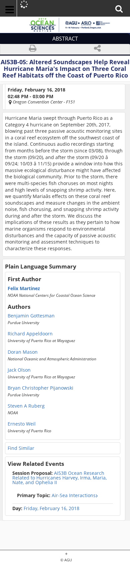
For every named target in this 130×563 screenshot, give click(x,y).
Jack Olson (19, 370)
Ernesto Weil (22, 424)
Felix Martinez (24, 288)
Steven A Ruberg (26, 406)
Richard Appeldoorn (30, 333)
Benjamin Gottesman (31, 315)
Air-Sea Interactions (56, 495)
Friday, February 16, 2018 (51, 508)
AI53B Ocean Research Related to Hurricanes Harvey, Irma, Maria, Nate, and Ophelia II (59, 478)
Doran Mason (23, 352)
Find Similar (21, 448)
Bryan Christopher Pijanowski (40, 388)
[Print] (32, 49)
